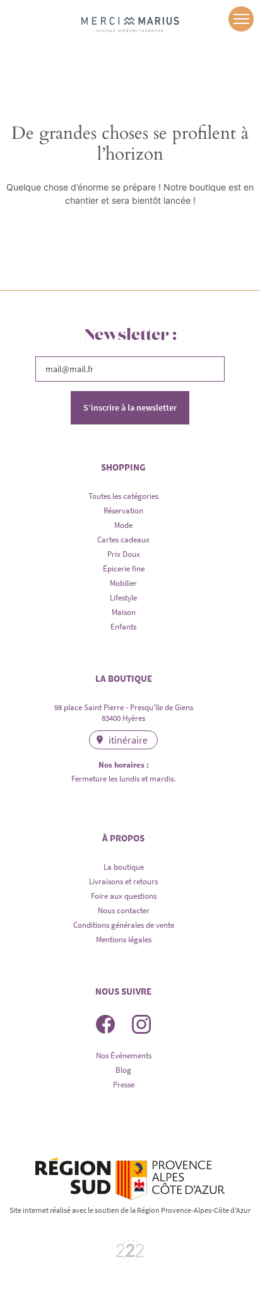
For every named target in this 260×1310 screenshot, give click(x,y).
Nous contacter (124, 910)
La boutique (123, 867)
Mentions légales (123, 939)
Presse (123, 1084)
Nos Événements (123, 1055)
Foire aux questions (124, 896)
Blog (123, 1070)
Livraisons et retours (123, 881)
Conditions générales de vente (123, 925)
